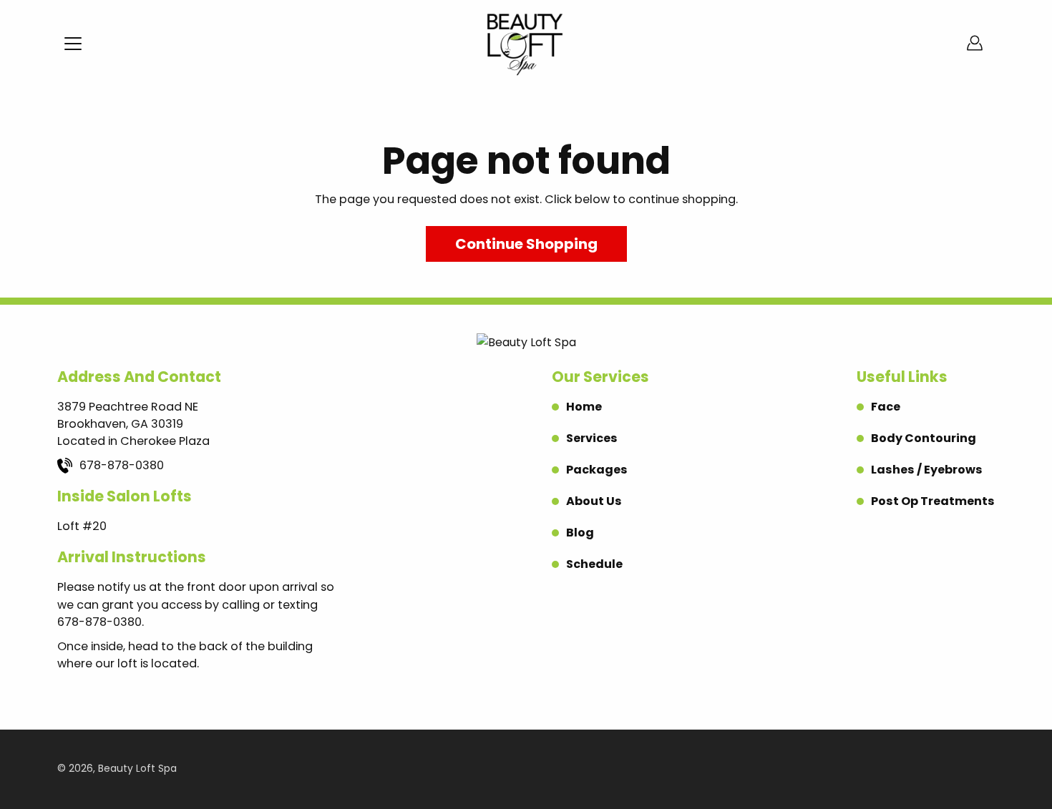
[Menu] (73, 44)
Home (584, 406)
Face (885, 406)
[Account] (974, 42)
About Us (594, 501)
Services (592, 438)
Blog (580, 532)
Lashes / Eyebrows (927, 469)
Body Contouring (923, 438)
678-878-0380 (121, 465)
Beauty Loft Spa (137, 768)
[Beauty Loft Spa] (526, 43)
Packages (597, 469)
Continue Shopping (526, 244)
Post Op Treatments (933, 501)
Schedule (594, 564)
